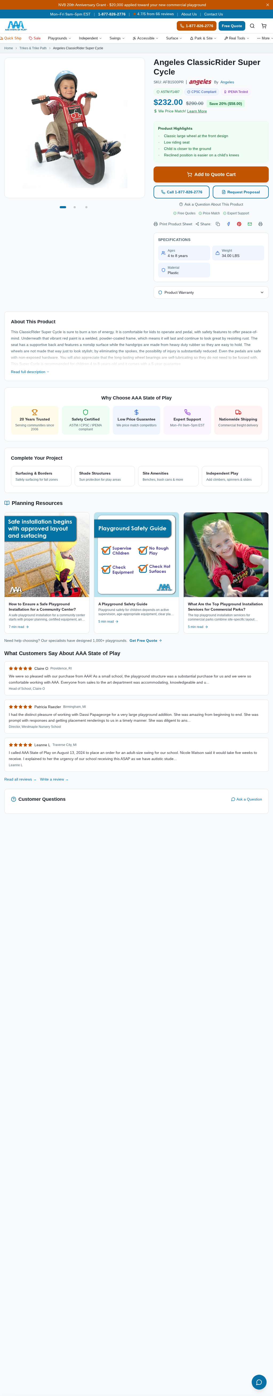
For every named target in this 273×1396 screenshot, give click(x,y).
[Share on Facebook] (228, 224)
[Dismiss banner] (268, 5)
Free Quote (232, 26)
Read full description (28, 372)
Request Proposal (243, 192)
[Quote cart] (264, 26)
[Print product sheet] (260, 224)
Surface (172, 38)
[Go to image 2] (75, 207)
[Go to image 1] (63, 207)
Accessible (145, 38)
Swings (115, 38)
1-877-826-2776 (112, 14)
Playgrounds (57, 38)
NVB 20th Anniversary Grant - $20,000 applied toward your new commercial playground (132, 5)
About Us (189, 14)
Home (8, 48)
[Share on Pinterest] (239, 224)
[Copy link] (218, 224)
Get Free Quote (143, 640)
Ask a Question (249, 799)
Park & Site (203, 38)
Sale (37, 38)
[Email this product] (250, 224)
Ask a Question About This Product (213, 204)
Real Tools (237, 38)
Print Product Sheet (175, 224)
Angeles (227, 82)
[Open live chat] (259, 1382)
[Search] (252, 26)
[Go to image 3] (86, 207)
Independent (88, 38)
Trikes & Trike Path (33, 48)
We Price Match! (182, 111)
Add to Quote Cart (215, 174)
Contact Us (213, 14)
